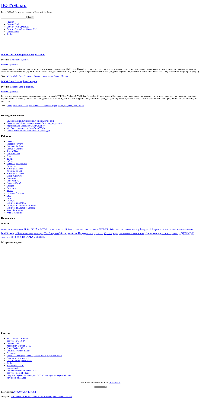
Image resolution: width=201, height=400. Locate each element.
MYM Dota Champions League (26, 76)
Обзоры (10, 185)
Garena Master (13, 31)
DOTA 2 (10, 141)
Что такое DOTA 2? (16, 341)
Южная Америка (14, 213)
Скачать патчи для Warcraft (19, 360)
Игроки (65, 76)
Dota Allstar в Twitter (62, 396)
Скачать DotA (13, 24)
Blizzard (18, 229)
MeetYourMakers (20, 105)
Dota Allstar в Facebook (42, 396)
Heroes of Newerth (15, 144)
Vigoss (81, 105)
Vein (75, 105)
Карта (115, 233)
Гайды (10, 161)
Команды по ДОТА (16, 173)
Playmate (68, 105)
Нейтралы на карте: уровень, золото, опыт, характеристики (34, 355)
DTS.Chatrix (84, 229)
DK (22, 229)
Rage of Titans (13, 151)
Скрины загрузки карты (18, 358)
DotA (27, 229)
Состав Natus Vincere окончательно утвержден (28, 131)
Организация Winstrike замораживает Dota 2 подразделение (34, 123)
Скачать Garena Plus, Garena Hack (22, 29)
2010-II (32, 392)
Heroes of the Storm (15, 146)
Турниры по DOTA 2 (16, 203)
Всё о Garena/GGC (15, 365)
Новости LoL (13, 181)
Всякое (89, 233)
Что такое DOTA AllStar (18, 338)
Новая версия (153, 233)
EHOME (103, 229)
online (60, 105)
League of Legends (15, 149)
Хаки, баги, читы (15, 210)
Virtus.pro (65, 233)
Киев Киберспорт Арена (128, 234)
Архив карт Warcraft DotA (19, 346)
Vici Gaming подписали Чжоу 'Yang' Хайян (26, 128)
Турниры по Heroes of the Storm (21, 205)
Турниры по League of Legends (21, 208)
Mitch (9, 76)
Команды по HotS (15, 168)
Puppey (57, 76)
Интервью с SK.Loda (16, 378)
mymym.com (47, 76)
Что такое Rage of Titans (18, 373)
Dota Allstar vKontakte (21, 396)
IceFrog (136, 229)
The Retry (49, 233)
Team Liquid (38, 234)
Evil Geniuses (113, 229)
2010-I (26, 392)
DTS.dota (94, 229)
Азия (9, 156)
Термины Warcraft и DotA (18, 351)
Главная (10, 22)
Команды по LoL (14, 171)
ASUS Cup (11, 229)
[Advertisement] (51, 44)
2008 (15, 392)
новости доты (5, 237)
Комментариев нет (9, 64)
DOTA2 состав (47, 229)
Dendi (9, 105)
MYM (179, 229)
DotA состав (59, 229)
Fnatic (122, 229)
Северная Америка (15, 193)
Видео (9, 158)
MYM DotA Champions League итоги (23, 54)
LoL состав (172, 229)
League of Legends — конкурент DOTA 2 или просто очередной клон (39, 375)
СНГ (9, 195)
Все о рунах (12, 353)
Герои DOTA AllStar (16, 348)
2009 (20, 392)
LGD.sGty (165, 229)
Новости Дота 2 (17, 87)
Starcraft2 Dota (13, 153)
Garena (128, 229)
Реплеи (10, 190)
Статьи (10, 198)
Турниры (25, 60)
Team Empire (28, 233)
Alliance (4, 229)
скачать (40, 236)
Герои (96, 234)
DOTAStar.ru (14, 5)
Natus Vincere (187, 229)
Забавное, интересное (17, 163)
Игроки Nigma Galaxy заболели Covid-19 (26, 126)
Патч (163, 234)
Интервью (11, 166)
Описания (11, 188)
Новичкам (15, 60)
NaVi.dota (7, 233)
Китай (141, 233)
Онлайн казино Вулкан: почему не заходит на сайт (30, 121)
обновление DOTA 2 (23, 236)
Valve (57, 234)
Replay (10, 34)
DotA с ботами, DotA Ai (18, 27)
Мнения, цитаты (14, 176)
